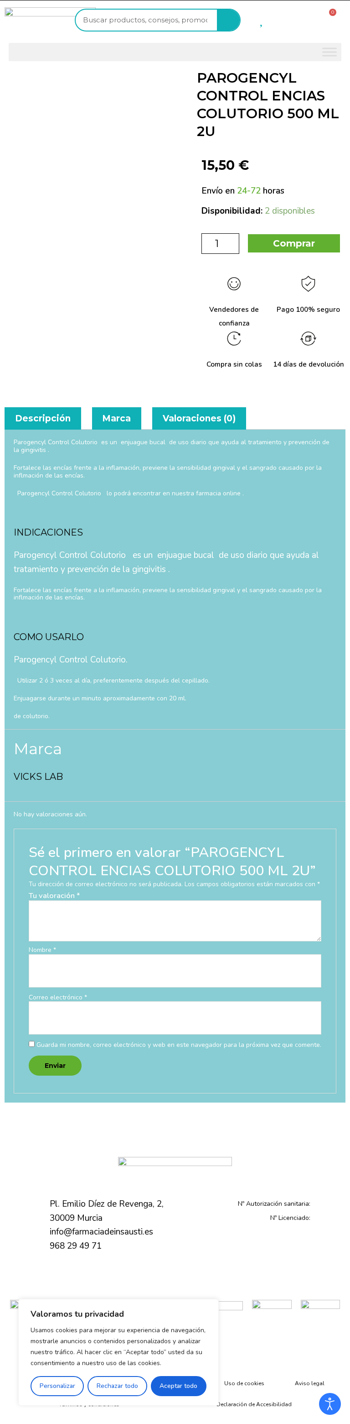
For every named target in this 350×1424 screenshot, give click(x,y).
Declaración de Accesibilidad (254, 1404)
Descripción (43, 418)
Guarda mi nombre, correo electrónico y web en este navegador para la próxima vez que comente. (178, 1044)
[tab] (43, 418)
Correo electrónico (58, 998)
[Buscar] (228, 20)
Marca (116, 418)
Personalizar (57, 1386)
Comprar (294, 243)
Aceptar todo (178, 1386)
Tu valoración (54, 895)
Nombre (42, 950)
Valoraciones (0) (199, 418)
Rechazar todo (117, 1386)
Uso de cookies (244, 1383)
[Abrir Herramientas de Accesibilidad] (330, 1404)
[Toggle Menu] (329, 51)
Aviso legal (309, 1383)
